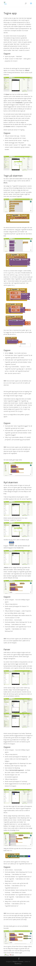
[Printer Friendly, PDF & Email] (9, 955)
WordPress (18, 963)
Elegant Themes (18, 961)
